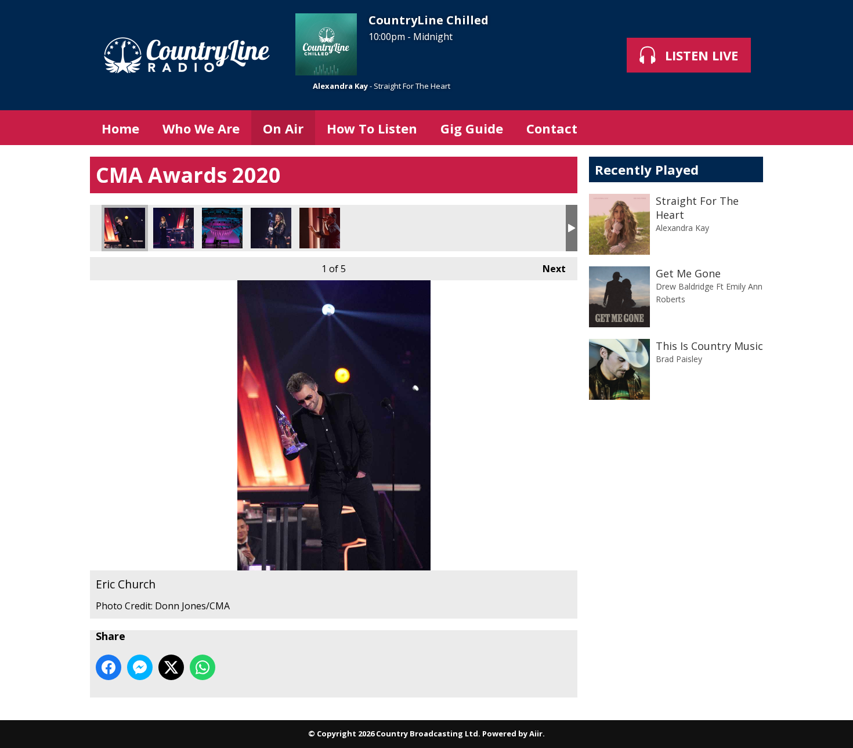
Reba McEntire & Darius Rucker (173, 228)
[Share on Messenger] (140, 667)
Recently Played (647, 169)
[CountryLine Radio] (187, 55)
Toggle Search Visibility (745, 127)
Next (548, 268)
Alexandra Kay (340, 86)
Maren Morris (271, 228)
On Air (283, 128)
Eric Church (124, 228)
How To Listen (372, 128)
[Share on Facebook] (108, 667)
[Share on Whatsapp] (202, 667)
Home (120, 128)
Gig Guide (471, 128)
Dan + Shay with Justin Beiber (222, 228)
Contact (551, 128)
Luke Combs (319, 228)
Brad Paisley (679, 358)
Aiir (536, 733)
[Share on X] (171, 667)
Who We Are (201, 128)
